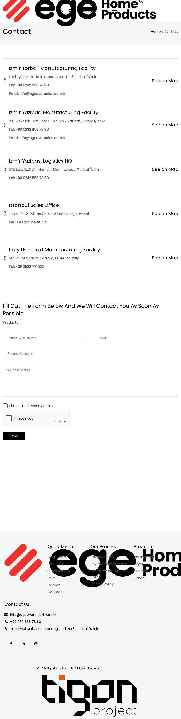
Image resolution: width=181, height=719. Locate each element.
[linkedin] (23, 644)
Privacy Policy (102, 556)
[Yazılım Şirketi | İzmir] (89, 695)
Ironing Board (145, 556)
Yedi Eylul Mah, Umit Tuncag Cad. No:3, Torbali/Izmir (54, 628)
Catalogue (87, 10)
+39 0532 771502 (30, 266)
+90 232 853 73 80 (25, 621)
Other (139, 578)
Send (14, 436)
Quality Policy (102, 584)
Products (55, 564)
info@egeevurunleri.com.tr (43, 93)
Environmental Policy (108, 564)
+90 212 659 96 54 (32, 222)
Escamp (141, 571)
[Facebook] (11, 644)
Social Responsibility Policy (107, 574)
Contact (54, 592)
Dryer (138, 564)
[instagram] (36, 644)
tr (104, 10)
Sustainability (58, 571)
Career (53, 585)
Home (156, 31)
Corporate (56, 556)
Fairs (51, 578)
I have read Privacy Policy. (31, 405)
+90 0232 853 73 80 (32, 85)
